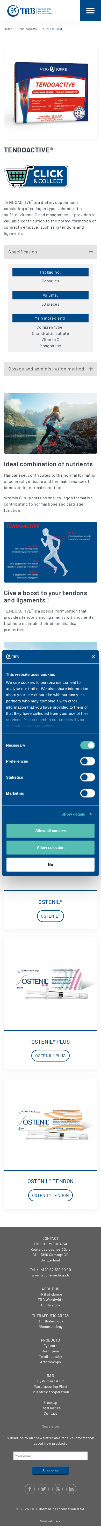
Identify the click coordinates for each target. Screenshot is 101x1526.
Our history (50, 1305)
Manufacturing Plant (51, 1386)
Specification (22, 251)
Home (8, 28)
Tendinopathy (27, 28)
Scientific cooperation (50, 1392)
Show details (73, 814)
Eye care (50, 1345)
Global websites (49, 1521)
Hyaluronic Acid (50, 1381)
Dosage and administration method (46, 368)
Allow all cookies (50, 830)
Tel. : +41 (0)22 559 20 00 (50, 1269)
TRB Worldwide (50, 1299)
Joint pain (50, 1351)
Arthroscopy (50, 1362)
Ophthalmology (50, 1321)
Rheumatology (51, 1326)
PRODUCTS (50, 1340)
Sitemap (50, 1402)
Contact (50, 1413)
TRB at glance (50, 1294)
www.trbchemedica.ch (50, 1275)
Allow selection (50, 847)
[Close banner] (93, 656)
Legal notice (50, 1408)
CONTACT (50, 1238)
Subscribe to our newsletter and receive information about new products (50, 1440)
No (50, 864)
